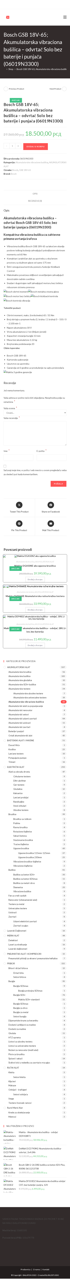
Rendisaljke (18, 801)
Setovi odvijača (20, 1094)
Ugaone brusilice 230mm (30, 857)
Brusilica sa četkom (22, 819)
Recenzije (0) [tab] (35, 201)
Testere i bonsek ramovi (19, 1103)
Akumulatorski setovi (18, 714)
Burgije (11, 981)
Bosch (15, 170)
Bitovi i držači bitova (18, 968)
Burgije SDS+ (19, 995)
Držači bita (18, 973)
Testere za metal (16, 904)
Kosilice (12, 749)
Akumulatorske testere (25, 592)
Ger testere (18, 784)
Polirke (16, 823)
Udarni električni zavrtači (25, 921)
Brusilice (12, 814)
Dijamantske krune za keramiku (23, 1020)
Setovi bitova (19, 977)
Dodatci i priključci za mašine (22, 1024)
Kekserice (17, 793)
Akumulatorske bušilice (25, 624)
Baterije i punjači (16, 731)
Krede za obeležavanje (19, 1112)
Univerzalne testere (17, 908)
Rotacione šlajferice (22, 831)
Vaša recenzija (12, 417)
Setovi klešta (19, 1077)
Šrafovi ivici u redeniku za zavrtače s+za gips (29, 1062)
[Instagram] (36, 4)
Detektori (13, 940)
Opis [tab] (35, 194)
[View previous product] (6, 89)
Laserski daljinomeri (16, 930)
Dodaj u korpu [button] (35, 579)
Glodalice (17, 789)
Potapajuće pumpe (17, 758)
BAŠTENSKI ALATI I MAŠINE (20, 740)
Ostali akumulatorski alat (20, 735)
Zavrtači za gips (20, 925)
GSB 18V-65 (25, 170)
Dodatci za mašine (17, 1029)
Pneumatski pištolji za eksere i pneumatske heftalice (32, 958)
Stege (11, 1098)
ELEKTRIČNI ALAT (15, 767)
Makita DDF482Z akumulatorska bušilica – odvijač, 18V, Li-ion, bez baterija (35, 630)
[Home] (4, 69)
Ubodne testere (20, 810)
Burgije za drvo (20, 1008)
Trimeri (11, 762)
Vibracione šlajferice (22, 866)
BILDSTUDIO (53, 1275)
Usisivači (12, 912)
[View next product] (64, 89)
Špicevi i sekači (15, 1058)
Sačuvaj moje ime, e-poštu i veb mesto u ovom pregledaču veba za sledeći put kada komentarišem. (35, 472)
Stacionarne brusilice (23, 840)
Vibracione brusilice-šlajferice (27, 861)
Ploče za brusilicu (16, 1054)
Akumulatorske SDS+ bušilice (22, 684)
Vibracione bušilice (22, 891)
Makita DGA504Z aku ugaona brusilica (35, 565)
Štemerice (18, 887)
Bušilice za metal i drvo (24, 883)
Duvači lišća (14, 745)
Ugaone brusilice (21, 848)
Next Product (55, 89)
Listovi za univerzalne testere (22, 1046)
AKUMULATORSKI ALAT (44, 561)
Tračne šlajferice (21, 844)
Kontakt (45, 1269)
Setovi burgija (19, 1016)
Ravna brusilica (20, 827)
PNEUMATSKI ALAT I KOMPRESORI (24, 954)
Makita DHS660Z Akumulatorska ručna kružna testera (35, 596)
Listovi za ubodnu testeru (20, 1041)
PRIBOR (11, 963)
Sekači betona (20, 836)
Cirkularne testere (21, 776)
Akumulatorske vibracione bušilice (32, 162)
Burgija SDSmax (20, 986)
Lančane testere (15, 753)
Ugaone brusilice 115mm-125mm (34, 853)
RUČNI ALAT (13, 1067)
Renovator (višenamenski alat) (22, 900)
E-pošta (42, 450)
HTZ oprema (14, 1037)
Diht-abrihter (19, 780)
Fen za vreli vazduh (17, 895)
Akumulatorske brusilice (25, 561)
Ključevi (12, 1081)
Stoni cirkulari (19, 806)
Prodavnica (25, 1269)
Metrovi (12, 1116)
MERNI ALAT (13, 935)
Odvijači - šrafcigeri (17, 1089)
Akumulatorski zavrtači (19, 727)
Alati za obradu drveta (19, 771)
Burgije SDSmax (20, 1003)
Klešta (11, 1072)
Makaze (12, 1085)
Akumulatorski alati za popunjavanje (25, 706)
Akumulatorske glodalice (20, 680)
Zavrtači (12, 916)
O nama (36, 1269)
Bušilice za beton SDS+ (24, 874)
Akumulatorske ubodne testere (28, 693)
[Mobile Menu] (65, 17)
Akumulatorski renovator (20, 710)
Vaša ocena (10, 408)
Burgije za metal (20, 1012)
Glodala (12, 1033)
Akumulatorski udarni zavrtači (22, 718)
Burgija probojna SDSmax (30, 990)
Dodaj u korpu (36, 146)
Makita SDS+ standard (29, 999)
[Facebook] (33, 4)
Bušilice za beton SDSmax (25, 879)
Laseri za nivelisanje (17, 944)
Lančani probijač (21, 797)
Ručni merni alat (15, 1107)
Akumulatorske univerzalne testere (29, 697)
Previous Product (16, 89)
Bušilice (11, 870)
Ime (7, 450)
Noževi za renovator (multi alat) (23, 1050)
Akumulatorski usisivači (19, 723)
